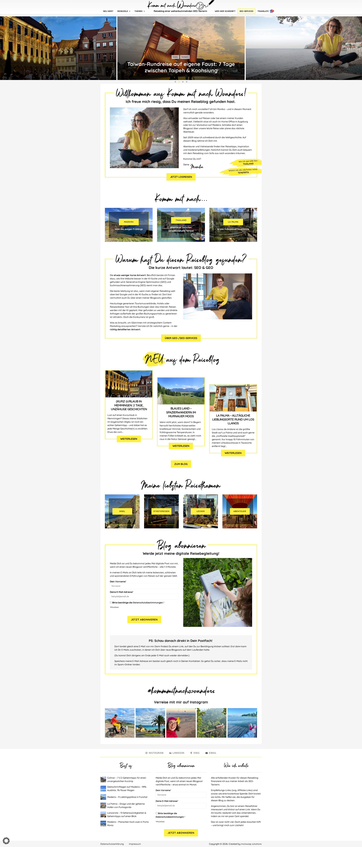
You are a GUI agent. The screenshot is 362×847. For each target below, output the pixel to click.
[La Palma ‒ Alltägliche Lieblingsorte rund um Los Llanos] (233, 398)
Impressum (135, 843)
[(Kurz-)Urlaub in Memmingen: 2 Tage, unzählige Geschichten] (128, 384)
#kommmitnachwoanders (181, 690)
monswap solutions (251, 843)
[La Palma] (233, 225)
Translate (263, 11)
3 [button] (183, 82)
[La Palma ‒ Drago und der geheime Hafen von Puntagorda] (103, 805)
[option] (181, 48)
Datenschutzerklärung (112, 843)
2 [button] (179, 82)
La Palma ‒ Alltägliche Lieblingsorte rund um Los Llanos (233, 419)
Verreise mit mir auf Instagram (181, 702)
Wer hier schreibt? (225, 11)
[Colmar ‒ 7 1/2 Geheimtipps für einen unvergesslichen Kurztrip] (103, 779)
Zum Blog (181, 464)
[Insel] (122, 511)
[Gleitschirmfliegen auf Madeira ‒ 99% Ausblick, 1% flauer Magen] (103, 788)
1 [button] (175, 82)
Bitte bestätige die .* (138, 602)
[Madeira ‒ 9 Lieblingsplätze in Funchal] (103, 797)
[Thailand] (181, 225)
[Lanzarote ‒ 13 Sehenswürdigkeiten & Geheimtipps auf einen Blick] (103, 814)
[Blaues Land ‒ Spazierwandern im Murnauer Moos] (181, 391)
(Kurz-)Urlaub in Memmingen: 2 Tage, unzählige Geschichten (129, 405)
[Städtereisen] (161, 511)
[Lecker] (200, 511)
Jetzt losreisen (181, 176)
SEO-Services (246, 11)
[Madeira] (129, 225)
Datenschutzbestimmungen (148, 602)
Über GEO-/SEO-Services (181, 338)
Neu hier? (108, 11)
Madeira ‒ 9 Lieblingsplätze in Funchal (127, 797)
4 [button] (186, 82)
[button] (6, 841)
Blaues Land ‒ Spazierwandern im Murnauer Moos (181, 412)
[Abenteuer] (239, 511)
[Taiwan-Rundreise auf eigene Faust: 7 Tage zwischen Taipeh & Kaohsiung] (181, 48)
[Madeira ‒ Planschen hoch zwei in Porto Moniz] (103, 823)
